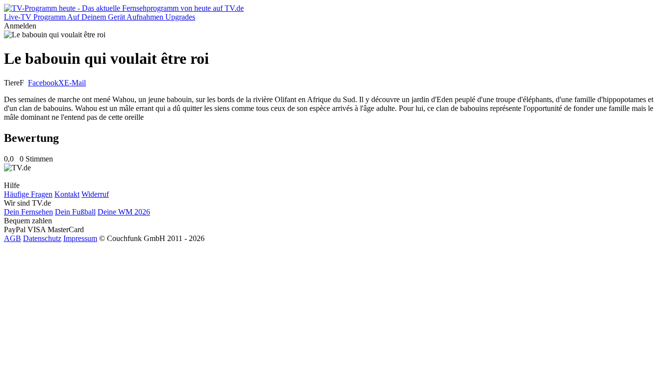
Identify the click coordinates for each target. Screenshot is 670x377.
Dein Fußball (75, 212)
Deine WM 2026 (124, 212)
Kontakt (66, 194)
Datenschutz (42, 238)
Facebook (43, 83)
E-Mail (75, 83)
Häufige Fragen (28, 194)
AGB (12, 238)
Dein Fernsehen (28, 212)
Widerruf (95, 194)
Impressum (80, 238)
